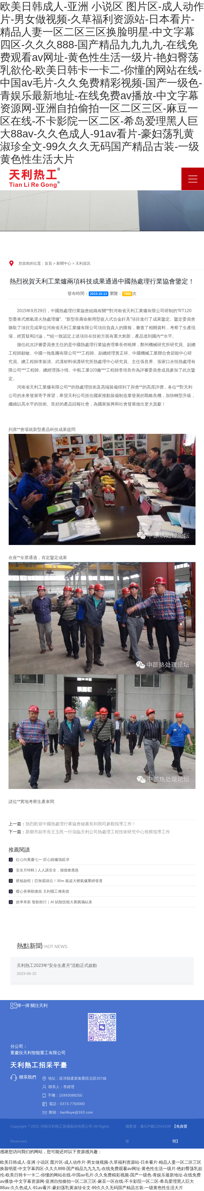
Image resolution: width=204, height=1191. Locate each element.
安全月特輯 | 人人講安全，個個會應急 (47, 870)
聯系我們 (27, 1077)
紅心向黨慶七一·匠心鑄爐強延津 (42, 859)
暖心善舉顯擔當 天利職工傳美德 (42, 891)
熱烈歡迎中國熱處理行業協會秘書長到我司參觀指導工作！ (81, 824)
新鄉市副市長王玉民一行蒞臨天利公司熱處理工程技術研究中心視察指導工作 (98, 832)
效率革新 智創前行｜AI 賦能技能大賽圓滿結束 (54, 902)
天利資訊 (82, 263)
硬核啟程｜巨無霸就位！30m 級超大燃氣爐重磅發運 (59, 881)
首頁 (48, 263)
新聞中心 (63, 263)
